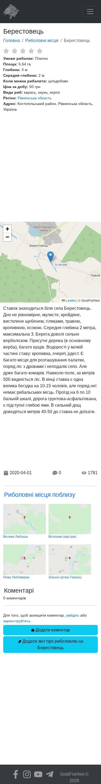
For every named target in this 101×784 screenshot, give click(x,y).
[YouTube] (37, 774)
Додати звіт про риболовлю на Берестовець (52, 644)
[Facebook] (14, 774)
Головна (11, 40)
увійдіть (72, 615)
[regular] (23, 51)
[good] (31, 51)
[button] (50, 256)
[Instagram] (25, 774)
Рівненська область (34, 98)
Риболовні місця (41, 40)
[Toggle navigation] (90, 11)
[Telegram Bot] (48, 774)
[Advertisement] (50, 167)
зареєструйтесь (16, 621)
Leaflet (70, 300)
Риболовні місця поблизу (39, 494)
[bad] (6, 51)
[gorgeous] (39, 51)
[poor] (14, 51)
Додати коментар (52, 630)
